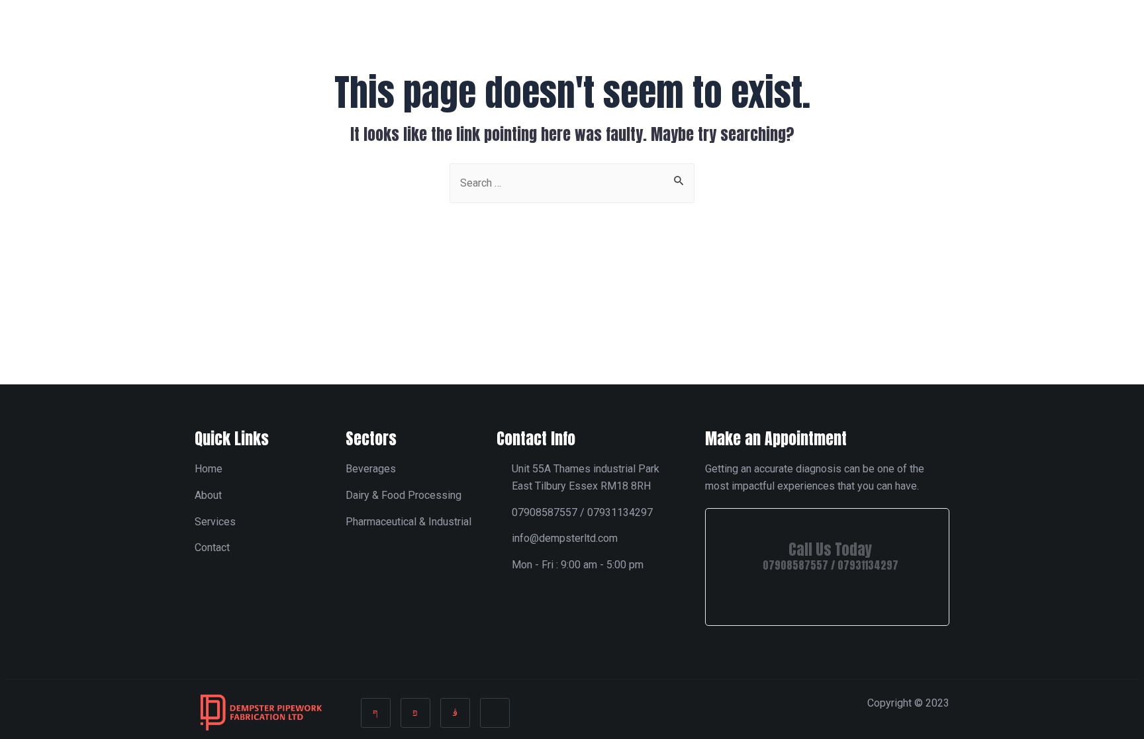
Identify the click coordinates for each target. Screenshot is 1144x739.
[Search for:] (572, 182)
